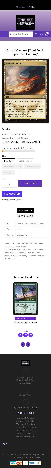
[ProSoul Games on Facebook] (18, 3)
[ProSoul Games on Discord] (33, 3)
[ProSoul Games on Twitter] (23, 3)
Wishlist (31, 7)
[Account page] (41, 34)
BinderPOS (34, 457)
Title (4, 156)
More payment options (12, 200)
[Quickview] (20, 335)
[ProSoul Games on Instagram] (28, 3)
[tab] (25, 210)
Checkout (20, 7)
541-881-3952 (25, 395)
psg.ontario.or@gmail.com (25, 407)
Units (4, 179)
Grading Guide (33, 142)
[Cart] (47, 34)
